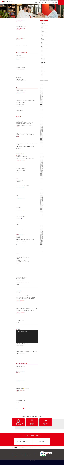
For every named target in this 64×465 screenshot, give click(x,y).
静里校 (16, 21)
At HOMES (17, 456)
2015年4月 (41, 198)
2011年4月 (41, 245)
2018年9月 (41, 158)
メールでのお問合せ (55, 0)
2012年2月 (41, 235)
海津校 (41, 42)
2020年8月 (41, 136)
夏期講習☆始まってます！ (20, 234)
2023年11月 (41, 98)
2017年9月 (41, 170)
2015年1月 (41, 201)
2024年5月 (41, 92)
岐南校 (16, 329)
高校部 (45, 2)
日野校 (41, 70)
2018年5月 (41, 162)
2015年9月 (41, 193)
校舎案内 (56, 2)
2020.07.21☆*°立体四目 (20, 153)
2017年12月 (41, 167)
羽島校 (41, 66)
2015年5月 (41, 197)
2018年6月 (41, 161)
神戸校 (41, 34)
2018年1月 (41, 166)
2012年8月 (41, 229)
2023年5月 (41, 104)
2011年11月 (41, 238)
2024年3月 (41, 94)
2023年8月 (41, 101)
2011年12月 (41, 237)
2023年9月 (41, 100)
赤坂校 (16, 236)
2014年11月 (41, 203)
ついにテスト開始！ (19, 291)
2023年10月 (41, 99)
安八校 (41, 46)
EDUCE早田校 (42, 58)
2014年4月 (41, 210)
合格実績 (49, 2)
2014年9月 (41, 205)
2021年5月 (41, 127)
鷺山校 (41, 30)
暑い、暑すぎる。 (19, 116)
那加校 (41, 54)
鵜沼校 (41, 63)
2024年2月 (41, 95)
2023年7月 (41, 102)
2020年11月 (41, 133)
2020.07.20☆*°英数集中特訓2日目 (21, 363)
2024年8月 (41, 89)
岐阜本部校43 (42, 23)
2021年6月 (41, 126)
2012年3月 (41, 234)
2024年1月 (41, 96)
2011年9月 (41, 240)
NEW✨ (17, 178)
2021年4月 (41, 128)
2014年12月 (41, 202)
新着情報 (36, 2)
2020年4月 (41, 140)
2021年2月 (41, 130)
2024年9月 (41, 88)
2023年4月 (41, 105)
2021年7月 (41, 125)
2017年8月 (41, 171)
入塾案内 (53, 2)
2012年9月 (41, 228)
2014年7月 (41, 207)
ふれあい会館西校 (42, 59)
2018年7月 (41, 160)
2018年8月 (41, 159)
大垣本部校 (42, 31)
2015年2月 (41, 200)
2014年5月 (41, 209)
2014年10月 (41, 204)
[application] (27, 336)
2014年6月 (41, 208)
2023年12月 (41, 97)
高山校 (41, 35)
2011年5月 (41, 244)
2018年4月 (41, 163)
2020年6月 (41, 138)
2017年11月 (41, 168)
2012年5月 (41, 232)
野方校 (16, 292)
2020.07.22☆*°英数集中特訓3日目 (21, 52)
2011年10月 (41, 239)
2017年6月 (41, 173)
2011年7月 (41, 242)
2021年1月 (41, 131)
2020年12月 (41, 132)
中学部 (42, 2)
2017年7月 (41, 172)
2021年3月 (41, 129)
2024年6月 (41, 91)
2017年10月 (41, 169)
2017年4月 (41, 175)
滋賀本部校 (42, 39)
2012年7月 (41, 230)
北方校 (41, 27)
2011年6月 (41, 243)
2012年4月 (41, 233)
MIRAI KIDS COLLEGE (18, 180)
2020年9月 (41, 135)
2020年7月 (41, 137)
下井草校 (41, 38)
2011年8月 (41, 241)
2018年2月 (41, 165)
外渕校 (41, 74)
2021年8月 (41, 124)
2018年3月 (41, 164)
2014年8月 (41, 206)
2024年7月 (41, 90)
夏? (16, 87)
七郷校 (41, 43)
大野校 (41, 47)
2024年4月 (41, 93)
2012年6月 (41, 231)
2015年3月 (41, 199)
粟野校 (41, 67)
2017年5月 (41, 174)
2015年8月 (41, 194)
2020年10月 (41, 134)
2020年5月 (41, 139)
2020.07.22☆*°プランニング (21, 20)
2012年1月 (41, 236)
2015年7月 (41, 195)
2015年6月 (41, 196)
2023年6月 (41, 103)
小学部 (39, 2)
